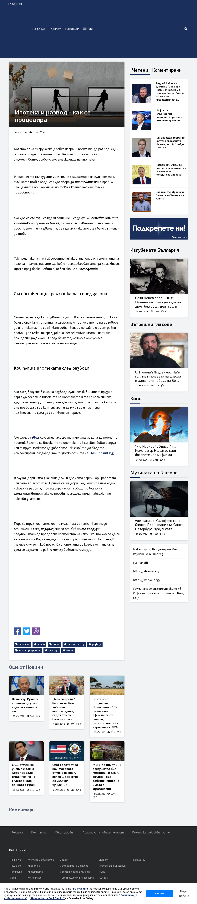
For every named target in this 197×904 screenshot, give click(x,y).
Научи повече (184, 893)
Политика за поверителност (103, 832)
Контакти (39, 832)
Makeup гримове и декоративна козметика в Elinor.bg (155, 551)
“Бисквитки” (80, 889)
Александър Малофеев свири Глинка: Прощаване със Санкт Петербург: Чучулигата (159, 524)
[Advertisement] (139, 29)
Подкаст (54, 29)
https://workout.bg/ (146, 580)
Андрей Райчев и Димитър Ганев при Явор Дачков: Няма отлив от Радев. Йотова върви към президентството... (170, 91)
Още (89, 29)
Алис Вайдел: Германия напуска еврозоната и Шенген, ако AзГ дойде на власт (170, 142)
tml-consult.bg (75, 644)
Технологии (138, 860)
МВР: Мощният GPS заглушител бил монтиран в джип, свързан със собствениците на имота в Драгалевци (107, 776)
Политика (72, 29)
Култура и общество (41, 860)
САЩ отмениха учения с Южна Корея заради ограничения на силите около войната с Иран (23, 774)
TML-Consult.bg (101, 453)
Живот (103, 860)
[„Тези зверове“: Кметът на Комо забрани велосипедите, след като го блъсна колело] (66, 685)
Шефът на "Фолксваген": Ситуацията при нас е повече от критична (169, 115)
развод (33, 437)
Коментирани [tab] (167, 70)
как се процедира (29, 650)
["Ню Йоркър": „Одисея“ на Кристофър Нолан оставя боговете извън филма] (159, 424)
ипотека (23, 644)
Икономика (34, 866)
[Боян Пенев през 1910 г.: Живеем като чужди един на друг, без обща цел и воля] (159, 276)
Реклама (17, 832)
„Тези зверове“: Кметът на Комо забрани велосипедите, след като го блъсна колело (64, 709)
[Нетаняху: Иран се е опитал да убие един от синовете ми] (26, 685)
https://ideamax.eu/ (146, 571)
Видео (64, 860)
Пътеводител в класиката (77, 878)
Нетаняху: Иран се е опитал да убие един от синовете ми (25, 705)
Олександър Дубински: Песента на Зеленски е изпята (170, 195)
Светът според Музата (75, 872)
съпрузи (53, 650)
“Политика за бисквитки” (47, 898)
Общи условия (64, 832)
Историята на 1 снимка (74, 866)
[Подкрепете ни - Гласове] (159, 229)
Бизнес (103, 878)
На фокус (38, 29)
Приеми (159, 893)
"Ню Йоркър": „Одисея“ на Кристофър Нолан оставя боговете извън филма (155, 450)
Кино (136, 398)
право (41, 644)
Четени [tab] (140, 70)
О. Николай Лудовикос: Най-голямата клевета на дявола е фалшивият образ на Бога (158, 376)
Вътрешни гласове (151, 324)
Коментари (35, 878)
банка (69, 650)
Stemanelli (140, 563)
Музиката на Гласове (154, 472)
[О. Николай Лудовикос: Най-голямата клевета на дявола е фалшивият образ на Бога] (159, 350)
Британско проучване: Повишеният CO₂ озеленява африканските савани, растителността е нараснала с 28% (106, 713)
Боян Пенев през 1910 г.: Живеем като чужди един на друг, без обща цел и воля (158, 302)
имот (55, 644)
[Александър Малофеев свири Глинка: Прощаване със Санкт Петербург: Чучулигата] (159, 499)
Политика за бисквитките (151, 832)
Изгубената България (154, 250)
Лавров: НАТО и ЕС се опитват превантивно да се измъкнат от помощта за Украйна (171, 169)
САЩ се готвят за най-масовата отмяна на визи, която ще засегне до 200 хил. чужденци (65, 774)
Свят (13, 878)
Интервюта (35, 872)
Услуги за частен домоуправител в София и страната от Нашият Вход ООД (158, 593)
